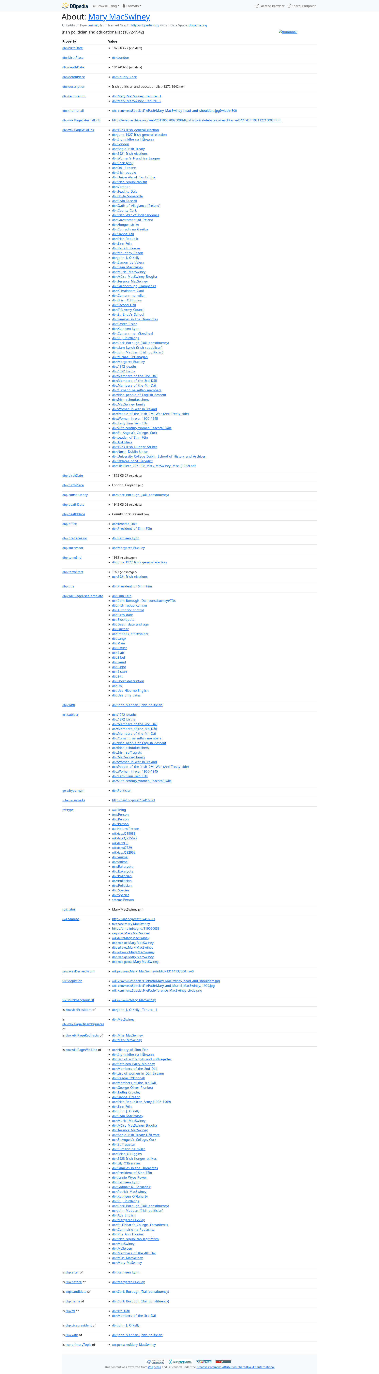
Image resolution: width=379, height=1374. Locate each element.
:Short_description (128, 681)
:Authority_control (128, 610)
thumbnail (73, 110)
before (74, 1282)
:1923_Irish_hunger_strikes (134, 1158)
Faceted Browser (272, 6)
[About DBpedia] (75, 6)
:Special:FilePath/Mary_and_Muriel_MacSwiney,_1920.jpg (163, 985)
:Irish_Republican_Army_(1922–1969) (141, 1102)
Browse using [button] (106, 6)
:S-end (119, 662)
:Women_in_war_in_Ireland (134, 409)
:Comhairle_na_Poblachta (133, 1229)
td (70, 1311)
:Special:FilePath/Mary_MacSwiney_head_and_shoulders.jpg (166, 981)
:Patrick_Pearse (126, 248)
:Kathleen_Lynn (125, 328)
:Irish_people (124, 172)
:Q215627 (124, 838)
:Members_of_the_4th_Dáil (134, 385)
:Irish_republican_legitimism (135, 1239)
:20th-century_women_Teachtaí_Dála (142, 428)
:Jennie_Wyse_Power (129, 1177)
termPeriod (73, 96)
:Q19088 (123, 833)
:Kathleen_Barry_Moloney (133, 1064)
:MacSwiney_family (128, 404)
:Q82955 (123, 852)
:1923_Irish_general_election (135, 130)
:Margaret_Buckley (128, 362)
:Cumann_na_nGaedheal (132, 333)
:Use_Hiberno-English (130, 690)
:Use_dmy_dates (126, 695)
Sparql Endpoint (303, 6)
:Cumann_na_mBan (128, 295)
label (69, 909)
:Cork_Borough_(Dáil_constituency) (140, 343)
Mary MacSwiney (119, 16)
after (72, 1272)
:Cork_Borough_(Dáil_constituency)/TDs (144, 600)
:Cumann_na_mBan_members (136, 390)
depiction (72, 981)
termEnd (72, 557)
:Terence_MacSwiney (130, 281)
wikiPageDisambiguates (83, 1024)
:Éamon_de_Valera (128, 262)
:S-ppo (119, 667)
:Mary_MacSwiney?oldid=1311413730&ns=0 (153, 971)
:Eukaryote (122, 866)
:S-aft (118, 653)
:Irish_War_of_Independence (135, 215)
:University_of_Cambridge (133, 177)
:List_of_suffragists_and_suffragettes (142, 1059)
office (69, 524)
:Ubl (117, 686)
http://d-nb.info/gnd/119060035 (135, 928)
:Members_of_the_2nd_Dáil (134, 376)
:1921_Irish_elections (130, 153)
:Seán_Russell (124, 201)
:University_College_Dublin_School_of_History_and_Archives (159, 456)
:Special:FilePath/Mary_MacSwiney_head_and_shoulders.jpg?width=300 (174, 110)
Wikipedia (154, 1367)
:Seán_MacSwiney (127, 267)
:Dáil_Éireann (124, 168)
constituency (75, 495)
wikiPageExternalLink (81, 120)
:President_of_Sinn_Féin (132, 528)
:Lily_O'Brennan (126, 1163)
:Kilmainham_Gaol (128, 291)
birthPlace (72, 57)
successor (72, 548)
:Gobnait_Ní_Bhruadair (131, 1187)
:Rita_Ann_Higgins (128, 1234)
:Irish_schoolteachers (130, 399)
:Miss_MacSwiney (127, 1035)
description (73, 86)
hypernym (73, 790)
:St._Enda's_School (128, 314)
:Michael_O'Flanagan (130, 357)
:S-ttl (117, 676)
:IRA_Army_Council (128, 310)
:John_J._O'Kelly (125, 257)
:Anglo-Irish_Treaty (128, 149)
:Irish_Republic (125, 239)
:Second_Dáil (124, 305)
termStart (72, 572)
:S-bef (118, 657)
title (68, 586)
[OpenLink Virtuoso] (155, 1361)
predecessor (74, 538)
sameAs (73, 800)
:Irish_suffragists (127, 752)
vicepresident (79, 1325)
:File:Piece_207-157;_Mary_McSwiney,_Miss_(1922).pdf (154, 466)
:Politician (121, 790)
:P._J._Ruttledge (125, 338)
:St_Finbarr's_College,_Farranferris (140, 1225)
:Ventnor (121, 187)
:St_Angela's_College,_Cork (134, 1139)
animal (93, 25)
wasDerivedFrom (78, 971)
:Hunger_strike (125, 224)
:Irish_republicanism (129, 182)
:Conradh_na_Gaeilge (130, 229)
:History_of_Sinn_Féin (130, 1050)
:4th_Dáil (121, 1311)
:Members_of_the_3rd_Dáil (134, 380)
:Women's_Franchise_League (136, 158)
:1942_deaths (124, 366)
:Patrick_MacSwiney (129, 1191)
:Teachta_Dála (124, 191)
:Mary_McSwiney (127, 1040)
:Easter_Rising (125, 324)
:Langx (119, 638)
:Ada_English (124, 1215)
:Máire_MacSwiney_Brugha (134, 276)
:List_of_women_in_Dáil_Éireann (138, 1073)
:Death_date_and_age (130, 624)
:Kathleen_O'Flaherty (130, 1196)
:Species (120, 890)
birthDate (72, 48)
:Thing (119, 810)
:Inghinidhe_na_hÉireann (133, 139)
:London (120, 57)
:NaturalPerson (125, 829)
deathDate (73, 67)
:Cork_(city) (122, 163)
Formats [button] (132, 6)
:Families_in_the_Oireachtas (135, 319)
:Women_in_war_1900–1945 (135, 418)
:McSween (122, 1248)
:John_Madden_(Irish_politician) (137, 352)
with (68, 705)
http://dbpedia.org (145, 25)
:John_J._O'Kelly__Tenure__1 (134, 1010)
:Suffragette (123, 1144)
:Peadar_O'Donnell (128, 1078)
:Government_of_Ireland (132, 220)
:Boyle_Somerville (127, 196)
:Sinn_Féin (122, 243)
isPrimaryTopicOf (78, 1000)
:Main (118, 643)
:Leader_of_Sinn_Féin (130, 437)
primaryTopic (78, 1344)
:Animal (120, 857)
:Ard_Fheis (122, 442)
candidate (76, 1291)
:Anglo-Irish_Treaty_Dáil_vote (136, 1135)
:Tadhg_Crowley (126, 1092)
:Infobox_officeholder (130, 634)
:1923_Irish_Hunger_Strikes (134, 447)
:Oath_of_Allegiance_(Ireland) (136, 205)
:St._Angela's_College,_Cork (134, 433)
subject (70, 714)
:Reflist (119, 648)
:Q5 (120, 843)
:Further (120, 629)
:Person (120, 814)
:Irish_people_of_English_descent (139, 395)
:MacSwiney (123, 1019)
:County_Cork (124, 77)
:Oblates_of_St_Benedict (132, 461)
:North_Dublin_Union (130, 451)
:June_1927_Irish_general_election (139, 134)
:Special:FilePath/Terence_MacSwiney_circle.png (157, 990)
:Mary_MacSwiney (134, 1000)
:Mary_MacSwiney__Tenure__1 (136, 96)
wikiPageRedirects (82, 1035)
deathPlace (73, 77)
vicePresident (79, 1010)
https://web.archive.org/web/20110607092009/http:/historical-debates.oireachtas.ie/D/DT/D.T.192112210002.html (196, 120)
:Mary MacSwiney (131, 924)
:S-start (119, 671)
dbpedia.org (198, 25)
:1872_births (123, 371)
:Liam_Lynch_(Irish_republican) (137, 347)
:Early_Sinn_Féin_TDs (130, 423)
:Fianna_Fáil (123, 234)
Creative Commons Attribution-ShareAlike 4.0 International (236, 1367)
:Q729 (122, 847)
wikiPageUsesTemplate (82, 596)
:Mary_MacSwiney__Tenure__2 (136, 101)
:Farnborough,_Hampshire (134, 286)
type (68, 810)
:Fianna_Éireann (126, 1097)
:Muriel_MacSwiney (128, 272)
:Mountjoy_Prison (127, 253)
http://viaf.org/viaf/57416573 (133, 800)
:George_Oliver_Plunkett (132, 1087)
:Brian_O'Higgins (127, 300)
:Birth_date (122, 615)
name (73, 1301)
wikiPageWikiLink (78, 130)
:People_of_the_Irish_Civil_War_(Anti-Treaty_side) (150, 414)
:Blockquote (123, 619)
